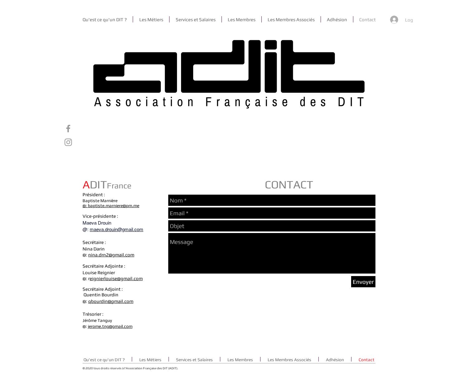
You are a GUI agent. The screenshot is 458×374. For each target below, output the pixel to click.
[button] (151, 19)
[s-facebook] (68, 129)
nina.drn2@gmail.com (111, 254)
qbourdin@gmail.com (110, 301)
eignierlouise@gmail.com (116, 278)
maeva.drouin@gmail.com (116, 229)
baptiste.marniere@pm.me (113, 205)
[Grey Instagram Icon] (68, 142)
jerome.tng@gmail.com (110, 326)
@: (85, 205)
